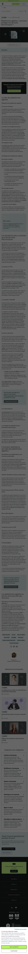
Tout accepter (14, 947)
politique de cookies (8, 939)
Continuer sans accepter (21, 929)
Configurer (14, 951)
